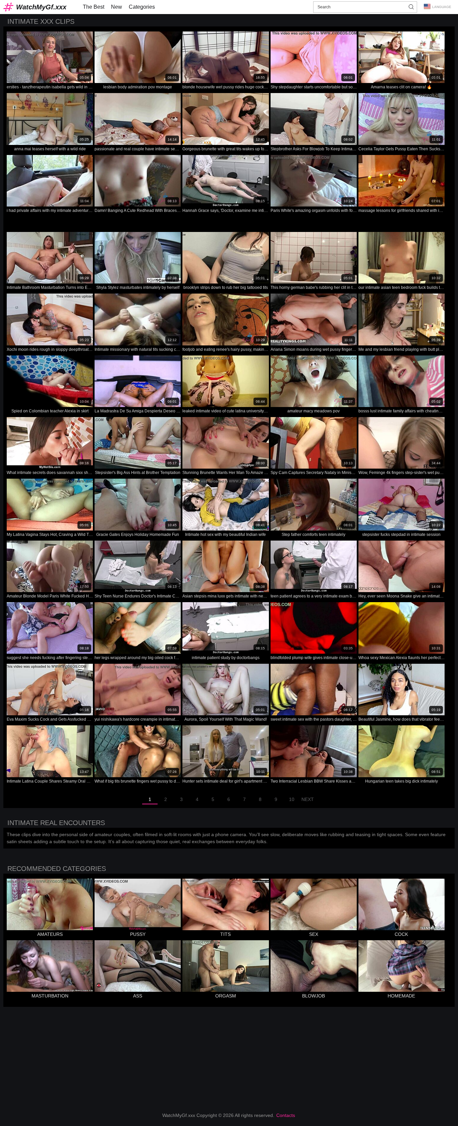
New (116, 7)
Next (307, 799)
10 (291, 799)
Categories (142, 7)
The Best (93, 7)
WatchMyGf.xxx (41, 7)
